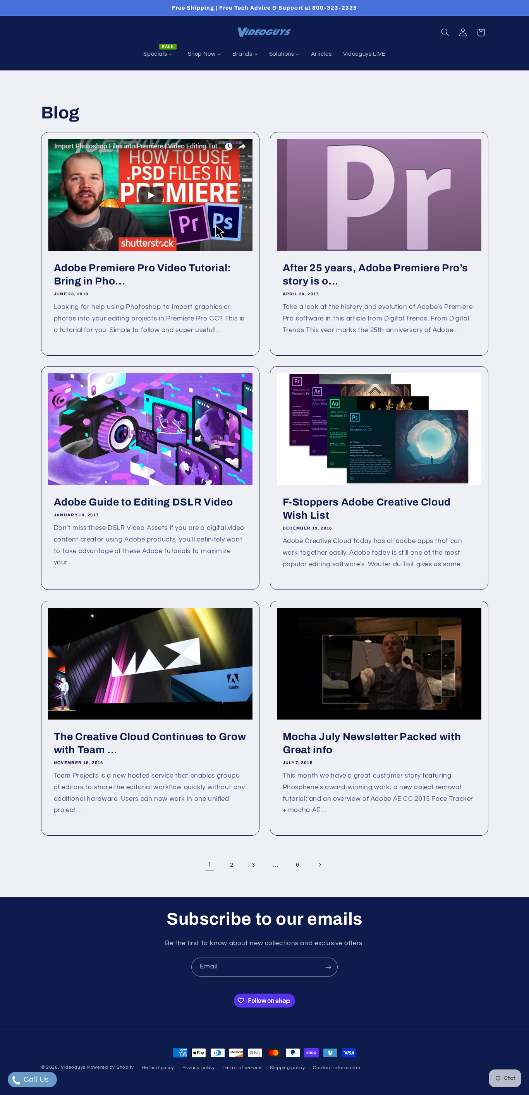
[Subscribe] (328, 967)
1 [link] (209, 864)
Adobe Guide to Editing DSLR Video (143, 502)
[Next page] (319, 865)
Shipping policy (287, 1068)
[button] (445, 32)
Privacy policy (198, 1068)
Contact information (336, 1068)
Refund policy (158, 1068)
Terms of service (242, 1068)
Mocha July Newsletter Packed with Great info (372, 743)
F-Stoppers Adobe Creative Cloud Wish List (367, 509)
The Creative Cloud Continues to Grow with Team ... (149, 743)
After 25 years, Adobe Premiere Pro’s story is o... (375, 274)
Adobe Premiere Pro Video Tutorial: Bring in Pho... (142, 274)
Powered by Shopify (110, 1067)
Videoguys (73, 1067)
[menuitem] (160, 54)
